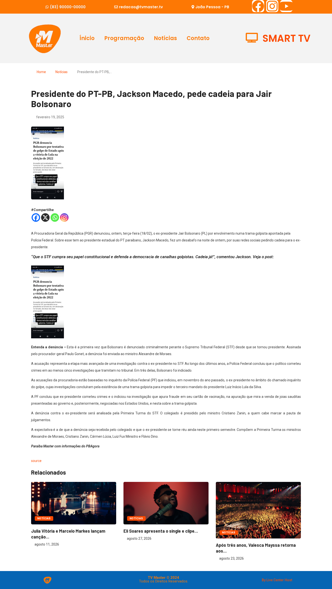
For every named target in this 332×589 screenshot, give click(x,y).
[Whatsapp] (55, 217)
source (36, 461)
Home (41, 72)
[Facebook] (258, 6)
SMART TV (286, 38)
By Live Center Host (277, 580)
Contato (198, 38)
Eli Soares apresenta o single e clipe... (160, 531)
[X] (45, 217)
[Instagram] (272, 6)
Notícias (165, 38)
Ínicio (87, 38)
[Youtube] (286, 6)
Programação (124, 38)
